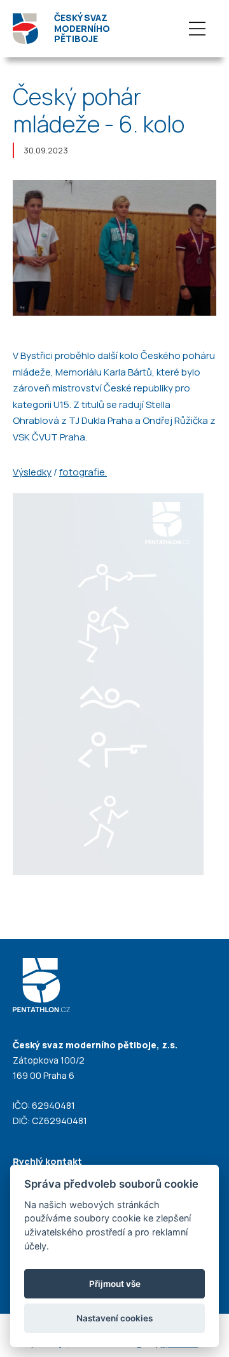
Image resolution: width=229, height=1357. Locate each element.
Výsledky (32, 472)
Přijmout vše (115, 1284)
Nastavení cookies (114, 1318)
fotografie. (83, 472)
